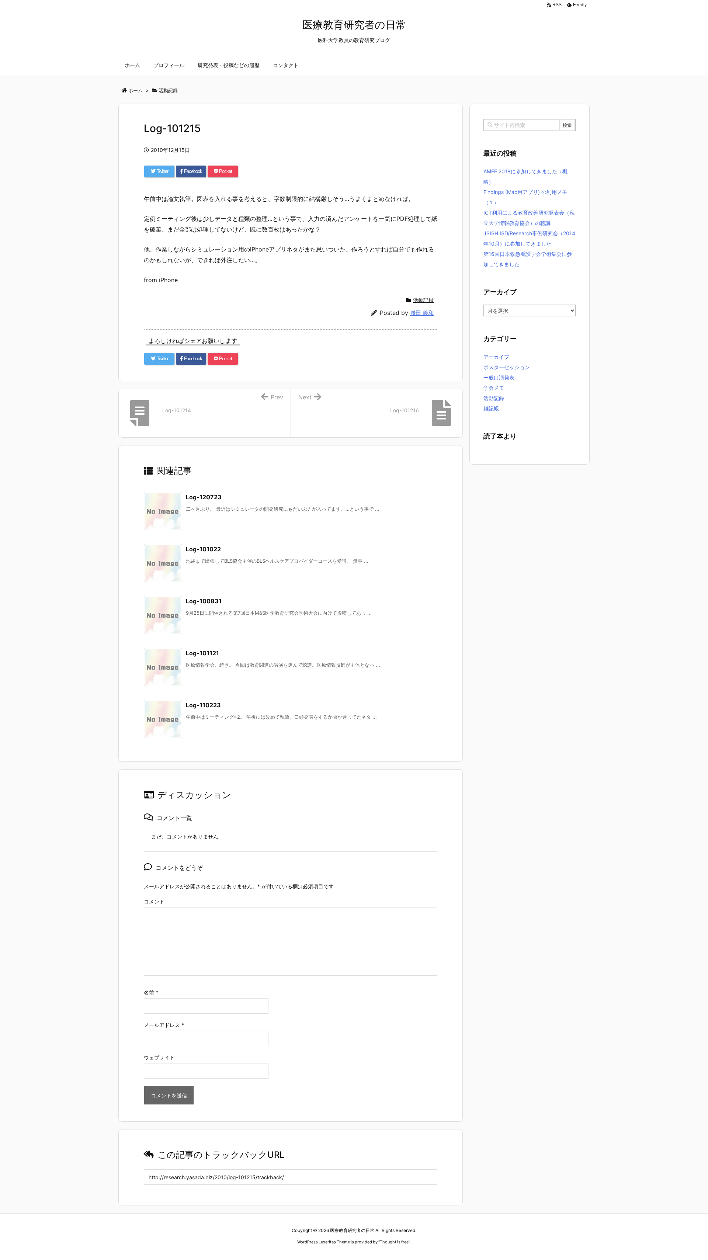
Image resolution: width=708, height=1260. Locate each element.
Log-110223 (203, 705)
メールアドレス (164, 1025)
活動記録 (423, 300)
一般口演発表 (498, 377)
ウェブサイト (159, 1057)
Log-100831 (204, 601)
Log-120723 (204, 497)
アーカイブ (496, 357)
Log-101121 (202, 653)
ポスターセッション (506, 367)
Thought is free (394, 1242)
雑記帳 (491, 408)
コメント (154, 901)
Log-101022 (203, 549)
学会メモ (493, 388)
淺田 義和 (422, 312)
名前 (151, 992)
